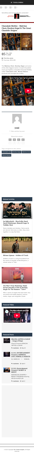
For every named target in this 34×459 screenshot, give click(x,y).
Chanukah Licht (6, 152)
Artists (6, 281)
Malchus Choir (26, 152)
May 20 (24, 348)
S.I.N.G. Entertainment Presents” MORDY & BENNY (19, 370)
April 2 (23, 381)
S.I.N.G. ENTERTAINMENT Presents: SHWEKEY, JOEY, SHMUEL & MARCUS (20, 354)
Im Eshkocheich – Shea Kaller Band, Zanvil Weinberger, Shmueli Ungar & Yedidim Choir (16, 223)
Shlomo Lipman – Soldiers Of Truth (15, 255)
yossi (9, 54)
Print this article (8, 58)
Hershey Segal (17, 152)
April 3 (23, 363)
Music (6, 216)
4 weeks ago (26, 281)
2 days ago (27, 250)
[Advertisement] (17, 178)
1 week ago (27, 216)
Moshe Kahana (6, 155)
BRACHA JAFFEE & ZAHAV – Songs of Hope (20, 340)
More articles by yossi (18, 131)
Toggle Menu (18, 2)
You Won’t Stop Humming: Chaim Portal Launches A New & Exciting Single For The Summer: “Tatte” (15, 287)
